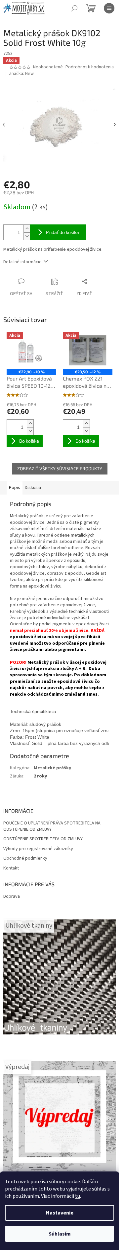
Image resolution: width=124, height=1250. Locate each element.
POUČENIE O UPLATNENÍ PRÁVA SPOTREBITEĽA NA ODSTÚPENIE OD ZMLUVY (52, 826)
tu (77, 1196)
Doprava (11, 896)
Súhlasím (60, 1234)
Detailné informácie (22, 262)
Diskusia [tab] (33, 487)
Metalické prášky (52, 768)
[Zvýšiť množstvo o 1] (26, 228)
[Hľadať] (74, 8)
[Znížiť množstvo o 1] (26, 236)
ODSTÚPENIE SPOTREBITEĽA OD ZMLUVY (43, 839)
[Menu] (109, 8)
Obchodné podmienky (25, 858)
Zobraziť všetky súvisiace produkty (59, 468)
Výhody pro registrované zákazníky (38, 849)
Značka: (21, 73)
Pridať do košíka (62, 232)
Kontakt (11, 868)
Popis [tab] (14, 487)
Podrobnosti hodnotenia (89, 67)
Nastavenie (59, 1212)
